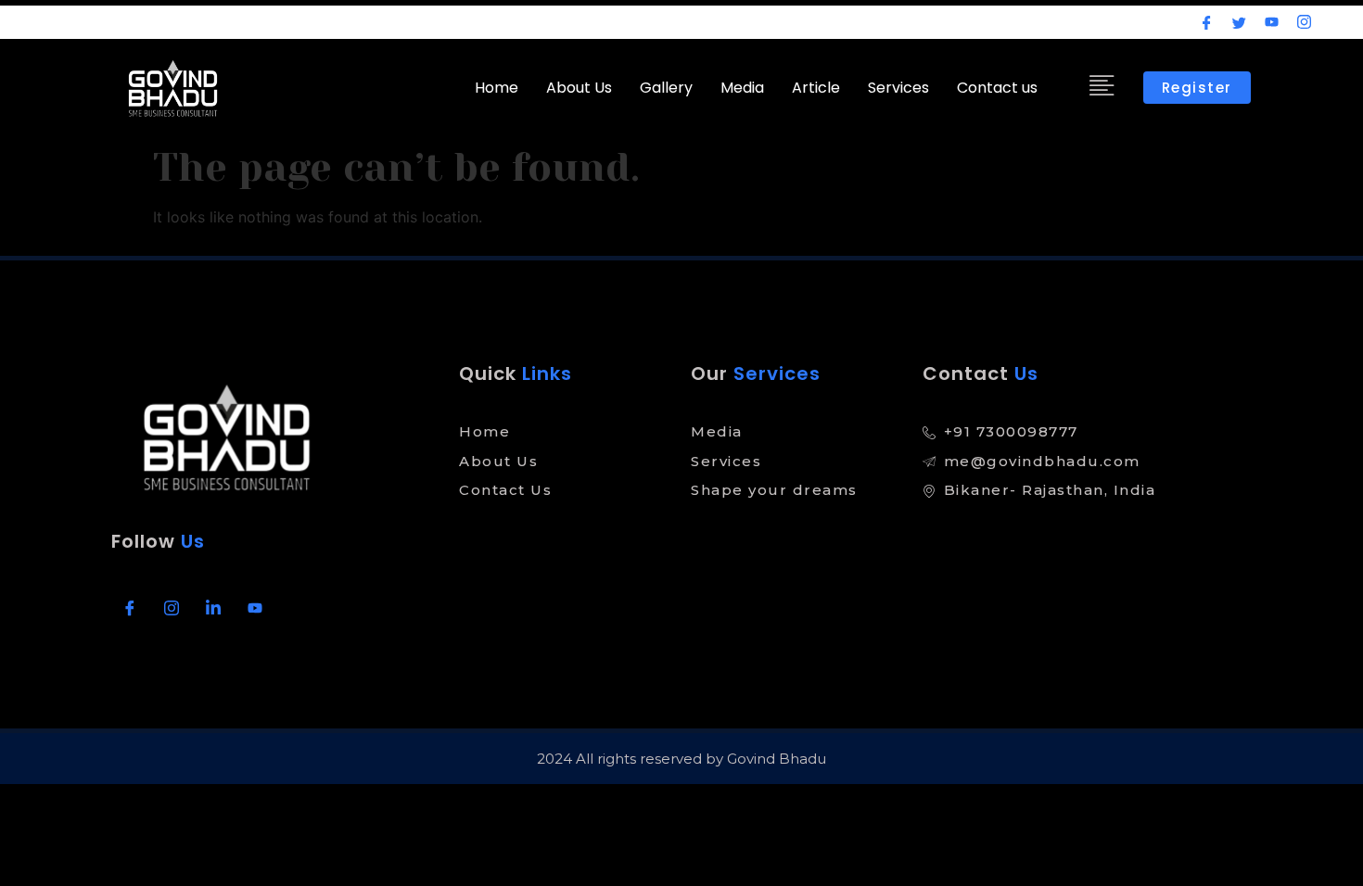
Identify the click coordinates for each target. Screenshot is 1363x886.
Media (742, 87)
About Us (579, 87)
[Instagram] (1304, 21)
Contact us (997, 87)
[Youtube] (1272, 21)
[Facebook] (1207, 21)
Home (496, 87)
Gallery (666, 87)
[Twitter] (1239, 21)
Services (898, 87)
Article (816, 87)
